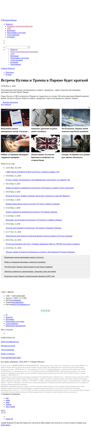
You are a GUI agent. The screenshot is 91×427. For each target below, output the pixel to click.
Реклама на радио (8, 346)
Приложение (15, 64)
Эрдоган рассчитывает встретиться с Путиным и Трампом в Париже (33, 228)
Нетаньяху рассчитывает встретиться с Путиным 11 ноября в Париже (34, 220)
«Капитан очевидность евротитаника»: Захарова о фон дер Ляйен (30, 271)
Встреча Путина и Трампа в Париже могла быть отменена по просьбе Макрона (38, 196)
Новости (9, 24)
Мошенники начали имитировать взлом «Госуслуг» (24, 257)
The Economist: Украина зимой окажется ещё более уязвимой (28, 267)
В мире (8, 74)
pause (8, 400)
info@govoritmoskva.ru (21, 304)
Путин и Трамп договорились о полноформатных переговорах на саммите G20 (38, 180)
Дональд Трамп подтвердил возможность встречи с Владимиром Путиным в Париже (40, 252)
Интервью (11, 30)
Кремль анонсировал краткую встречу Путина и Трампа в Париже (33, 204)
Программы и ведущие (16, 33)
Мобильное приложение (15, 326)
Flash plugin (5, 425)
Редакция (11, 37)
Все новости (6, 104)
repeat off (9, 419)
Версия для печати (10, 102)
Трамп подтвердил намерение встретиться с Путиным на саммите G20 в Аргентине (40, 188)
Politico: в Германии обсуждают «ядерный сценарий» (25, 262)
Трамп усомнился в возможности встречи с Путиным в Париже (31, 212)
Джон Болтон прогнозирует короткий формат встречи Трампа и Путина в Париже (39, 236)
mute (7, 402)
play (7, 398)
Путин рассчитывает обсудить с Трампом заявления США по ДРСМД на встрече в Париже (43, 244)
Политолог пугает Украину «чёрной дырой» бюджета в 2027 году (29, 276)
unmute (8, 404)
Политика (10, 72)
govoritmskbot (15, 300)
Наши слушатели (8, 354)
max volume (10, 407)
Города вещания (7, 350)
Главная (4, 68)
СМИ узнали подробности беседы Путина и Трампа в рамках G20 (32, 172)
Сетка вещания (13, 35)
